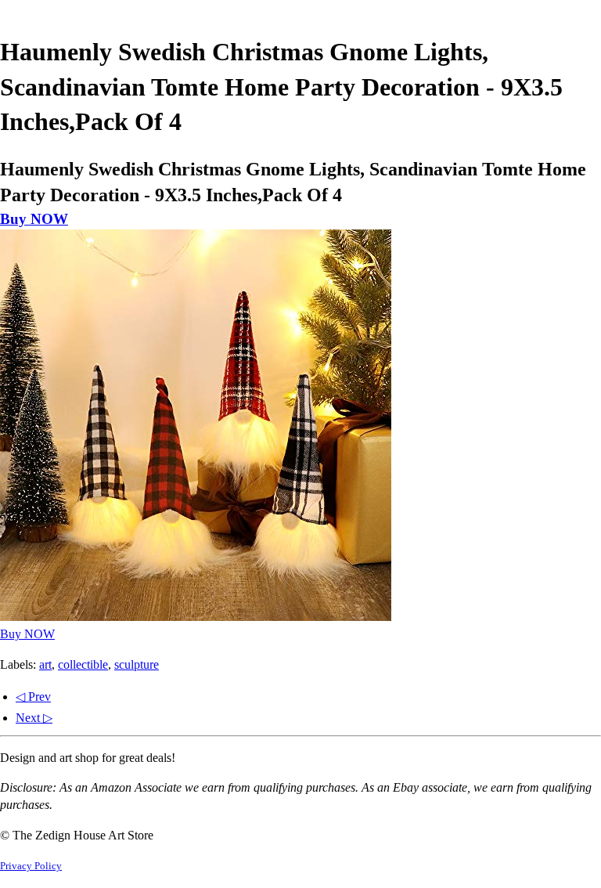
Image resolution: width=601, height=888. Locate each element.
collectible (83, 664)
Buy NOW (34, 219)
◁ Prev (33, 696)
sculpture (136, 664)
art (45, 664)
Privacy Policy (31, 866)
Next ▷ (34, 717)
